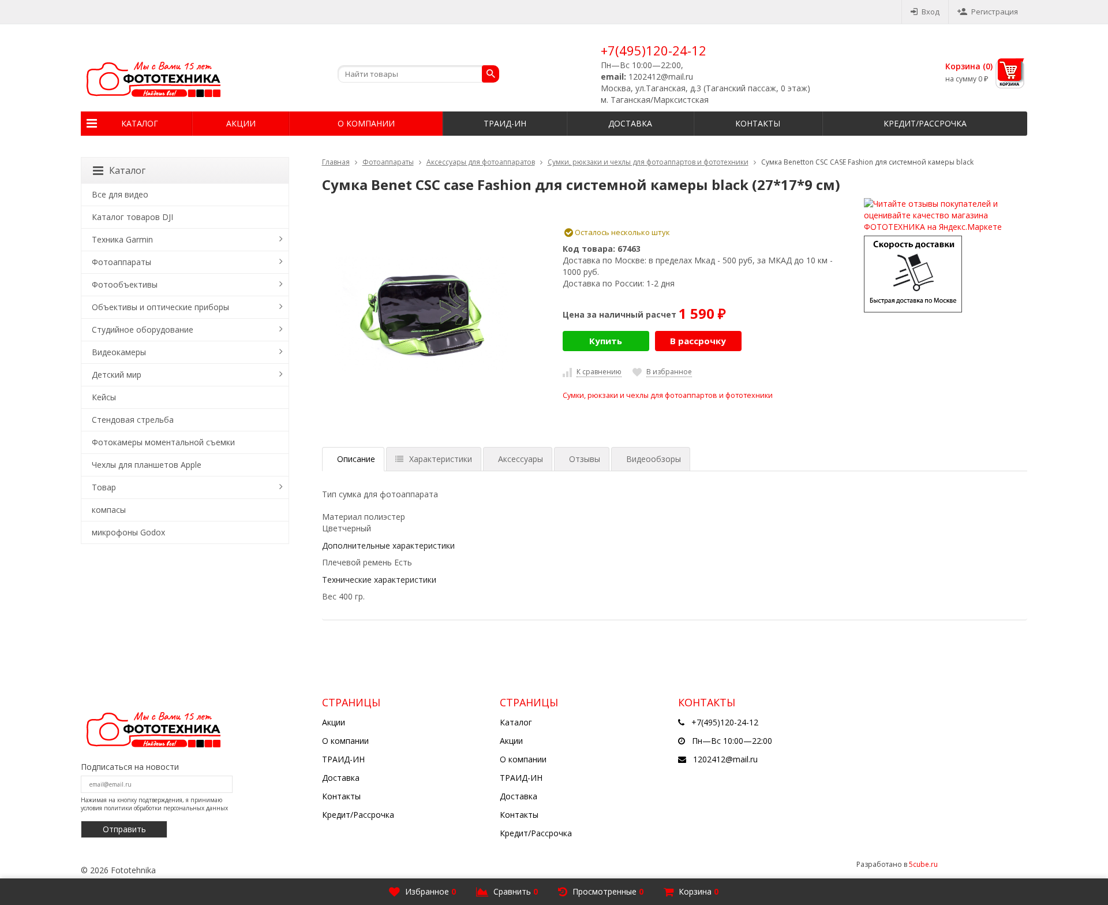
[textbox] (418, 74)
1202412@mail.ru (725, 759)
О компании (366, 123)
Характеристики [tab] (440, 458)
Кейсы (104, 397)
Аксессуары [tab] (520, 458)
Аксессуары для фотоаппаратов (480, 162)
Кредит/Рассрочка (925, 123)
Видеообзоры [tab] (653, 458)
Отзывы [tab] (584, 458)
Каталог (139, 123)
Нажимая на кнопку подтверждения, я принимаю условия (154, 804)
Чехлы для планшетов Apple (146, 464)
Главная (336, 162)
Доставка (630, 123)
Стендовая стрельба (133, 419)
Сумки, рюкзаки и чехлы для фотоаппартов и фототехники (648, 162)
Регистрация (994, 11)
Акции (241, 123)
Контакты (757, 123)
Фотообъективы (125, 284)
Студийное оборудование (142, 329)
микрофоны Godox (128, 532)
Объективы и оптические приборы (160, 306)
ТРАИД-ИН (505, 123)
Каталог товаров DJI (132, 216)
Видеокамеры (119, 352)
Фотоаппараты (388, 162)
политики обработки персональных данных (166, 808)
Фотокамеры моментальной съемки (163, 442)
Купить (605, 341)
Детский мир (116, 374)
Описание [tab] (356, 458)
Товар (104, 487)
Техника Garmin (122, 239)
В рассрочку (698, 341)
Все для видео (120, 194)
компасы (109, 509)
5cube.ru (923, 864)
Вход (930, 11)
